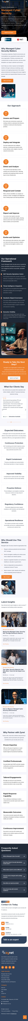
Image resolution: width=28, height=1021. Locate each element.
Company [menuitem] (4, 985)
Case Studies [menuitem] (4, 989)
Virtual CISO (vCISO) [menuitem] (5, 979)
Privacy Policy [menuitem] (15, 1011)
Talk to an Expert (7, 80)
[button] (2, 410)
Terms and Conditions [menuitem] (5, 1011)
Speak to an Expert (9, 32)
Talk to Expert (6, 576)
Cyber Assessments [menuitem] (5, 975)
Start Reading (6, 644)
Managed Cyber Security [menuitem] (6, 973)
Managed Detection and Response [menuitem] (8, 981)
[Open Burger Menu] (26, 1)
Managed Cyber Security (8, 629)
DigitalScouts (13, 1013)
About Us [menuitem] (3, 987)
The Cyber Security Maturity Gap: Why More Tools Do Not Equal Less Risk (14, 671)
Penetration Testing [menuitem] (5, 977)
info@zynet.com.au (7, 1003)
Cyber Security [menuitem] (5, 971)
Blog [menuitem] (2, 991)
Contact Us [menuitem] (3, 993)
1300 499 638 (6, 1001)
